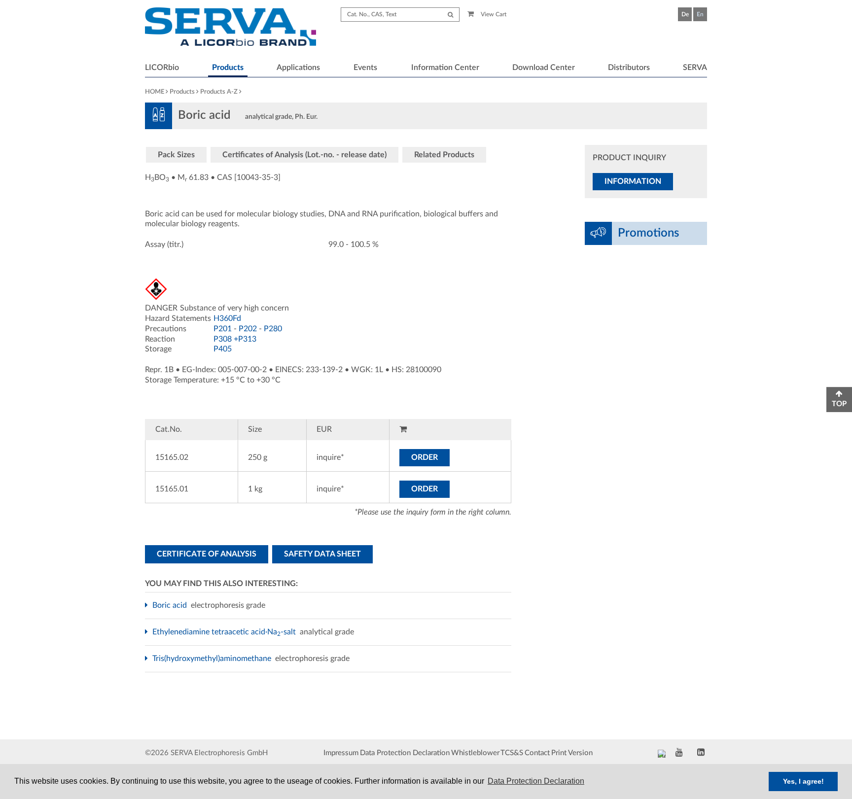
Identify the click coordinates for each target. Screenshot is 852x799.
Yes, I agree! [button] (803, 781)
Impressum (340, 753)
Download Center (543, 67)
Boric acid (171, 605)
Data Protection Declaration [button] (536, 781)
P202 (248, 329)
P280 (273, 329)
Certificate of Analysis (206, 554)
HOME (154, 92)
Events (365, 67)
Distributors (629, 67)
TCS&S (511, 753)
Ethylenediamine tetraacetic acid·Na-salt (225, 632)
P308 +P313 (234, 339)
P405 (222, 349)
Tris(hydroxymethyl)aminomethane (213, 658)
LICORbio (162, 67)
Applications (298, 67)
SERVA (695, 67)
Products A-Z (219, 92)
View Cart (492, 14)
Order (424, 457)
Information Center (445, 67)
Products (228, 67)
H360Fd (227, 318)
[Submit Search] (450, 14)
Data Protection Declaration (405, 753)
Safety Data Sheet (322, 554)
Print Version (572, 753)
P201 (222, 329)
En (700, 14)
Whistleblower (475, 753)
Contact (537, 753)
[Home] (230, 28)
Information (632, 181)
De (685, 14)
